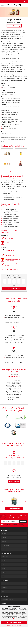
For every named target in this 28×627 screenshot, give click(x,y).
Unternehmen (5, 556)
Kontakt (4, 568)
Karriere (4, 564)
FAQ (3, 576)
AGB (3, 591)
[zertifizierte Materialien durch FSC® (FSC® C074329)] (7, 417)
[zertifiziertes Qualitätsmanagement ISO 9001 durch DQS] (7, 425)
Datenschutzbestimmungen (16, 618)
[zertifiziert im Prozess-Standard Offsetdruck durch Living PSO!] (14, 432)
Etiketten (4, 537)
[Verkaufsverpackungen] (14, 500)
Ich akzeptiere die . (14, 524)
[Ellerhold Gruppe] (14, 5)
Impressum (5, 583)
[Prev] (3, 388)
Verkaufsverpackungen (14, 508)
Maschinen (5, 549)
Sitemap (4, 572)
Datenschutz (5, 587)
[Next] (24, 388)
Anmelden (23, 521)
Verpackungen (5, 545)
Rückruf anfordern (14, 481)
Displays (4, 541)
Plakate (4, 533)
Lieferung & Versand (7, 599)
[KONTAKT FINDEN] (3, 1)
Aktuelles (4, 560)
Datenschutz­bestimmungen (18, 524)
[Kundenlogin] (25, 1)
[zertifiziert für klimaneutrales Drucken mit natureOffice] (20, 417)
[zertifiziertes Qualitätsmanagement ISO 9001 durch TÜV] (20, 425)
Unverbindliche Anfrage (14, 26)
